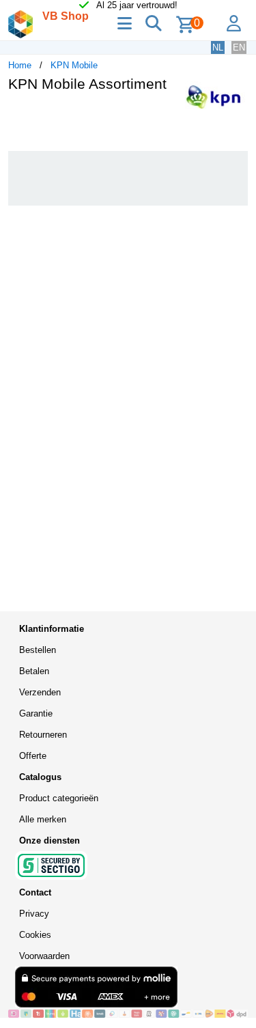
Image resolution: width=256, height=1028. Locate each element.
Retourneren (43, 735)
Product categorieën (58, 798)
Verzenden (40, 692)
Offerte (32, 756)
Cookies (35, 935)
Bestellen (37, 650)
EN (239, 47)
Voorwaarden (44, 956)
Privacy (34, 913)
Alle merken (42, 819)
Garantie (36, 713)
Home (19, 65)
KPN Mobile (74, 65)
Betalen (34, 671)
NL (217, 47)
